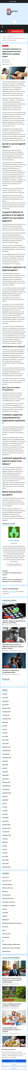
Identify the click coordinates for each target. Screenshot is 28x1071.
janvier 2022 (5, 863)
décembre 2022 (6, 824)
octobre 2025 (5, 715)
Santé (3, 930)
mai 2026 (4, 694)
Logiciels (6, 640)
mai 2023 (4, 807)
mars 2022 (5, 856)
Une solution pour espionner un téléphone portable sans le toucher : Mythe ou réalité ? (13, 646)
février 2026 (5, 701)
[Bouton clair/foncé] (2, 31)
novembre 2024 (6, 750)
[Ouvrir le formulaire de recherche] (5, 31)
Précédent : (12, 572)
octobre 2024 (5, 754)
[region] (14, 1059)
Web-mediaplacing (17, 31)
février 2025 (5, 740)
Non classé (5, 926)
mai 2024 (4, 768)
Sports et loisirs (6, 933)
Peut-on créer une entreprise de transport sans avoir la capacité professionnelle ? (12, 980)
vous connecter (12, 591)
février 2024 (5, 775)
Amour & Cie (5, 877)
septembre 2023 (6, 793)
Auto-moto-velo (6, 881)
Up (11, 616)
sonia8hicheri (6, 674)
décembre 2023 (6, 782)
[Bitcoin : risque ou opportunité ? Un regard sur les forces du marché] (14, 1043)
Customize (14, 1064)
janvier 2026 (5, 704)
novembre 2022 (6, 828)
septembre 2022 (6, 835)
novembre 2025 (6, 711)
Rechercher (6, 679)
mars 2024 (5, 771)
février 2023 (5, 817)
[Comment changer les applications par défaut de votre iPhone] (14, 611)
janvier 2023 (5, 821)
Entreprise (5, 891)
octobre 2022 (5, 831)
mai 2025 (4, 729)
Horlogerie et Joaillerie (8, 905)
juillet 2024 (5, 764)
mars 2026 (5, 697)
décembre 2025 (6, 708)
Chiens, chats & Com (7, 888)
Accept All (14, 1061)
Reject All (14, 1068)
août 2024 (4, 761)
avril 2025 (4, 733)
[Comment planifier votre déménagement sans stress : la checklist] (14, 1018)
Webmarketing (6, 951)
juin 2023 (4, 803)
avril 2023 (4, 810)
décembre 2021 (6, 867)
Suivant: (12, 579)
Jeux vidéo (5, 912)
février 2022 (5, 860)
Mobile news (5, 45)
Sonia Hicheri (7, 60)
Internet (4, 909)
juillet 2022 (5, 842)
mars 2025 (5, 736)
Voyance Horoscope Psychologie (11, 948)
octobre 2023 (5, 789)
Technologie (5, 937)
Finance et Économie (8, 898)
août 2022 (4, 839)
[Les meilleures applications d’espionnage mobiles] (14, 660)
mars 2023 (5, 814)
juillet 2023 (5, 800)
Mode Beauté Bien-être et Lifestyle (11, 923)
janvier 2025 (5, 743)
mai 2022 (4, 849)
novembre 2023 (6, 786)
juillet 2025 (5, 722)
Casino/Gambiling (7, 884)
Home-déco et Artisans (8, 902)
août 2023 (4, 796)
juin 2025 (4, 726)
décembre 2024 (6, 747)
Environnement (6, 895)
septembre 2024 (6, 757)
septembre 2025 (6, 718)
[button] (2, 26)
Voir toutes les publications (14, 564)
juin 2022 (4, 846)
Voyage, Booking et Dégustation (11, 944)
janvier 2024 (5, 779)
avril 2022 (4, 853)
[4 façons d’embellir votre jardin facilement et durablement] (14, 994)
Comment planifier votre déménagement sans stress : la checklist (11, 1029)
